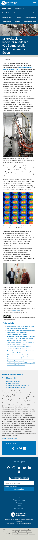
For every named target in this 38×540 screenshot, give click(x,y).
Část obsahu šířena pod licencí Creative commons (19, 523)
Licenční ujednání (26, 530)
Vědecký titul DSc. (19, 8)
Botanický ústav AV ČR (12, 383)
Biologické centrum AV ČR (13, 381)
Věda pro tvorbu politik (30, 21)
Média (19, 506)
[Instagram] (13, 467)
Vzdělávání (18, 17)
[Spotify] (19, 471)
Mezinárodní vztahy (7, 17)
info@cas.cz (19, 521)
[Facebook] (8, 467)
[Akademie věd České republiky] (19, 516)
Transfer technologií (29, 12)
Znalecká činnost (6, 21)
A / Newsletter (19, 478)
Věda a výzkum (19, 500)
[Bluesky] (19, 467)
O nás (19, 497)
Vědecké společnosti (30, 17)
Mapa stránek (16, 530)
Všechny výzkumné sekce (9, 438)
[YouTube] (24, 467)
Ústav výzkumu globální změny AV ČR (17, 385)
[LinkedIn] (29, 467)
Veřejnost (19, 503)
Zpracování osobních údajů (20, 534)
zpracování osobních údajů (10, 486)
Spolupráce (17, 12)
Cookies (14, 532)
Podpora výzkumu (6, 8)
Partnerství (17, 21)
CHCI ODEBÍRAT (19, 489)
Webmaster (32, 534)
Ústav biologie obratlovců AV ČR (15, 387)
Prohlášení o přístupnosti (25, 532)
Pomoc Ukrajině (6, 12)
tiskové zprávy (16, 310)
